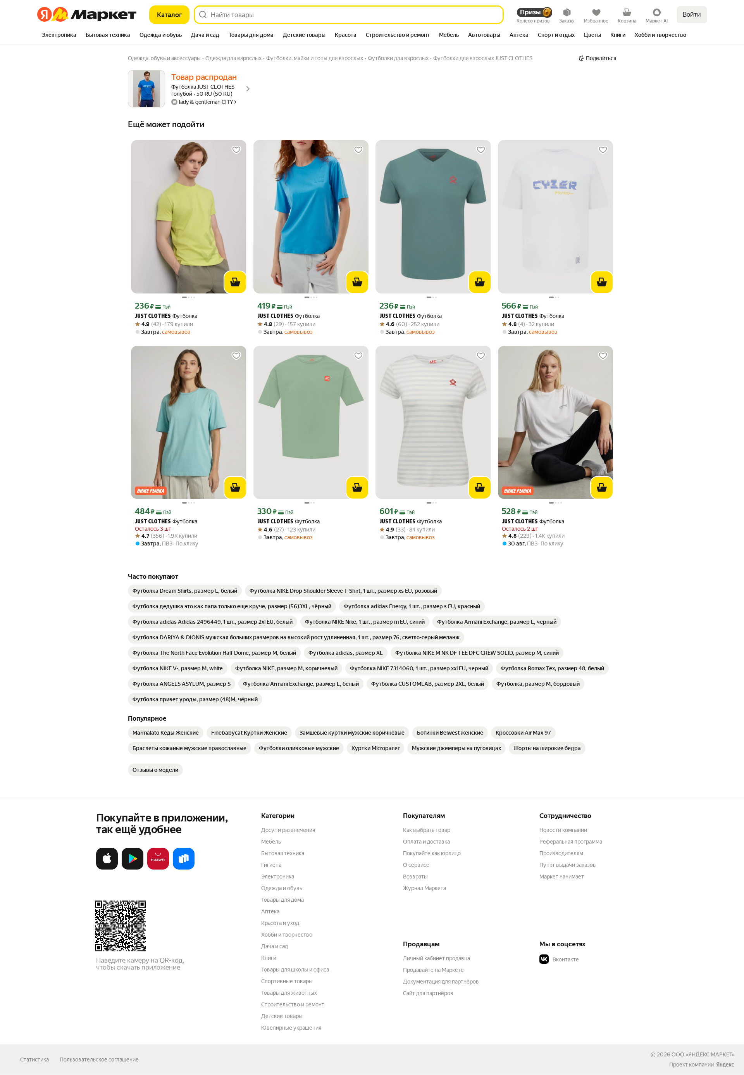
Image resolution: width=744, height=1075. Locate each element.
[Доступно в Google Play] (132, 868)
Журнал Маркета (424, 888)
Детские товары (282, 1016)
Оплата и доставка (426, 842)
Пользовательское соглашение (99, 1059)
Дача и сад (274, 946)
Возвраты (415, 876)
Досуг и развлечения (288, 830)
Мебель (271, 842)
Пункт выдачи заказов (567, 865)
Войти (692, 14)
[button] (593, 959)
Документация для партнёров (441, 981)
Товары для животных (289, 993)
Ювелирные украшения (291, 1028)
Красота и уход (280, 923)
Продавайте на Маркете (433, 970)
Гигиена (271, 865)
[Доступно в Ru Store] (184, 868)
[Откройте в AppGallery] (158, 868)
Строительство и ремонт (292, 1004)
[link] (185, 591)
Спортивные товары (287, 981)
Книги (268, 958)
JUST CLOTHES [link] (153, 316)
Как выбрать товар (426, 830)
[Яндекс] (725, 1064)
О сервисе (416, 865)
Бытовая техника (282, 853)
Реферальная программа (570, 842)
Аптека (270, 911)
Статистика (34, 1059)
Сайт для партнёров (428, 993)
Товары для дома (282, 900)
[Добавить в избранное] (236, 150)
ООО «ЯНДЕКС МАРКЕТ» (703, 1054)
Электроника (277, 876)
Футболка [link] (166, 316)
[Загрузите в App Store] (107, 868)
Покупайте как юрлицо (432, 853)
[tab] (59, 35)
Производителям (561, 853)
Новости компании (563, 830)
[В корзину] (235, 282)
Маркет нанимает (561, 876)
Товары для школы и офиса (295, 969)
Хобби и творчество (286, 935)
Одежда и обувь (281, 888)
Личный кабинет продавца (436, 958)
